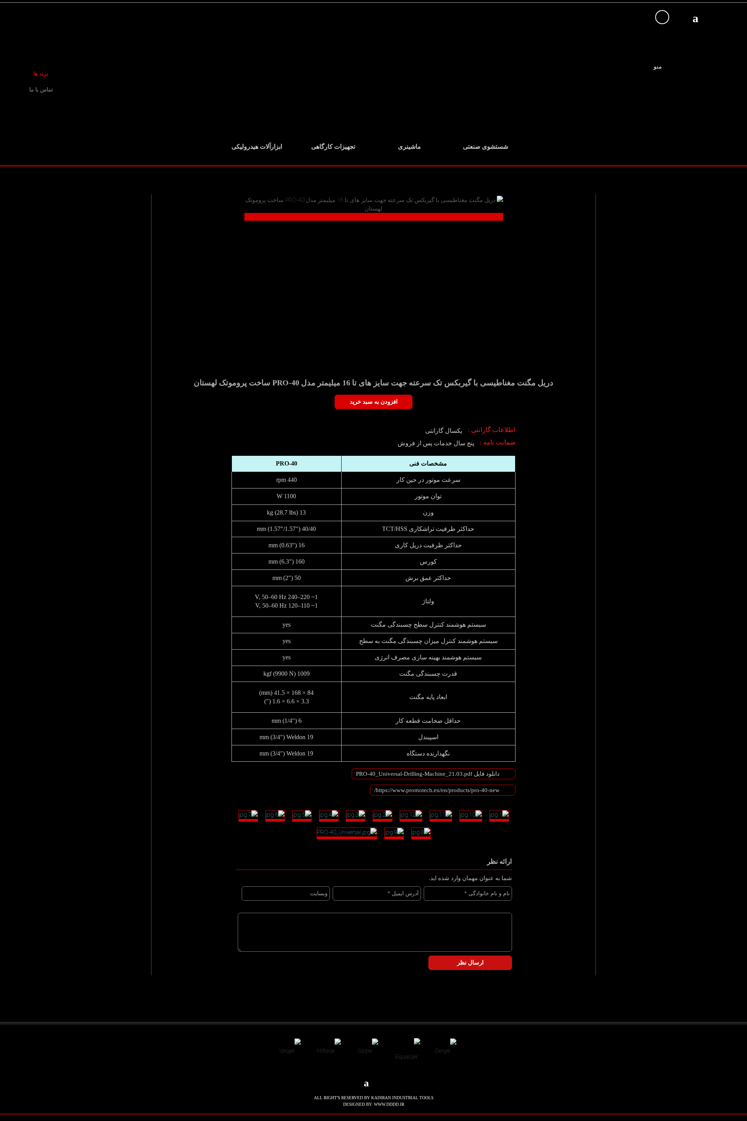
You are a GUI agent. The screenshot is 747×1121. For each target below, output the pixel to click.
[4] (328, 816)
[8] (421, 833)
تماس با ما (41, 90)
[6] (275, 816)
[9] (394, 833)
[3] (355, 816)
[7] (248, 816)
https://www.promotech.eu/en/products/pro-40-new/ (437, 790)
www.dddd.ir (389, 1104)
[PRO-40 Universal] (347, 833)
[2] (382, 816)
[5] (302, 816)
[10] (470, 816)
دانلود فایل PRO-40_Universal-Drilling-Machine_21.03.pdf (428, 774)
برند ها (40, 74)
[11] (441, 816)
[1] (499, 816)
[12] (411, 816)
